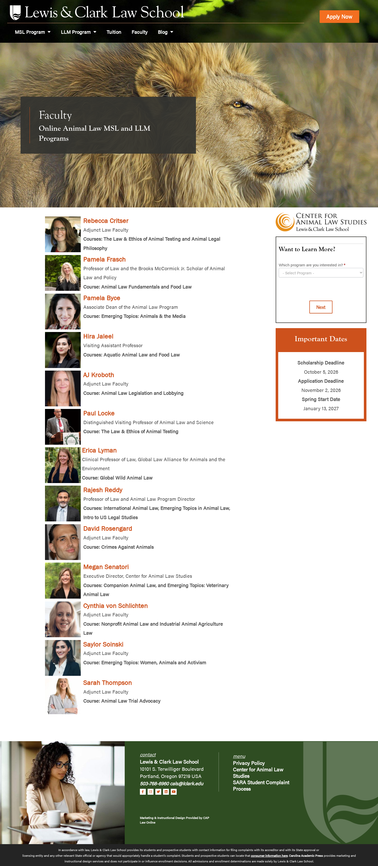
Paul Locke (99, 413)
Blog (163, 31)
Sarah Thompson (107, 682)
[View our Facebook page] (143, 792)
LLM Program (76, 31)
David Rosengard (107, 528)
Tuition (114, 31)
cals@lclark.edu (186, 783)
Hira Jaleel (98, 336)
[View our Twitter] (158, 792)
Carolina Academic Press (305, 855)
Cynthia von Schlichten (115, 605)
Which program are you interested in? (312, 264)
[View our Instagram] (151, 792)
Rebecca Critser (106, 220)
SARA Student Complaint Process (261, 785)
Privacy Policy (249, 762)
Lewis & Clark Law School (169, 761)
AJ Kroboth (98, 375)
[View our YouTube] (174, 792)
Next (321, 307)
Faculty (140, 31)
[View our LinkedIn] (166, 792)
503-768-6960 (155, 783)
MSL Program (30, 31)
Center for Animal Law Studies (258, 772)
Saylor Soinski (103, 644)
